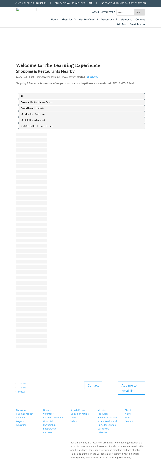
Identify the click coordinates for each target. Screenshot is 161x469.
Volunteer (48, 413)
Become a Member (53, 417)
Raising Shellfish (24, 413)
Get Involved (87, 19)
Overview (21, 409)
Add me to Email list (129, 388)
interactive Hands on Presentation (123, 3)
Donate (47, 409)
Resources (107, 19)
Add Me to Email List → (131, 24)
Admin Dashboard (107, 421)
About (95, 12)
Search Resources (79, 409)
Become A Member (108, 417)
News (104, 12)
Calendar (102, 432)
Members (126, 19)
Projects (20, 421)
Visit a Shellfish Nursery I (35, 3)
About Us (66, 19)
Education (21, 424)
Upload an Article (79, 413)
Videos (73, 421)
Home (54, 19)
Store (111, 12)
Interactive (21, 417)
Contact (140, 19)
